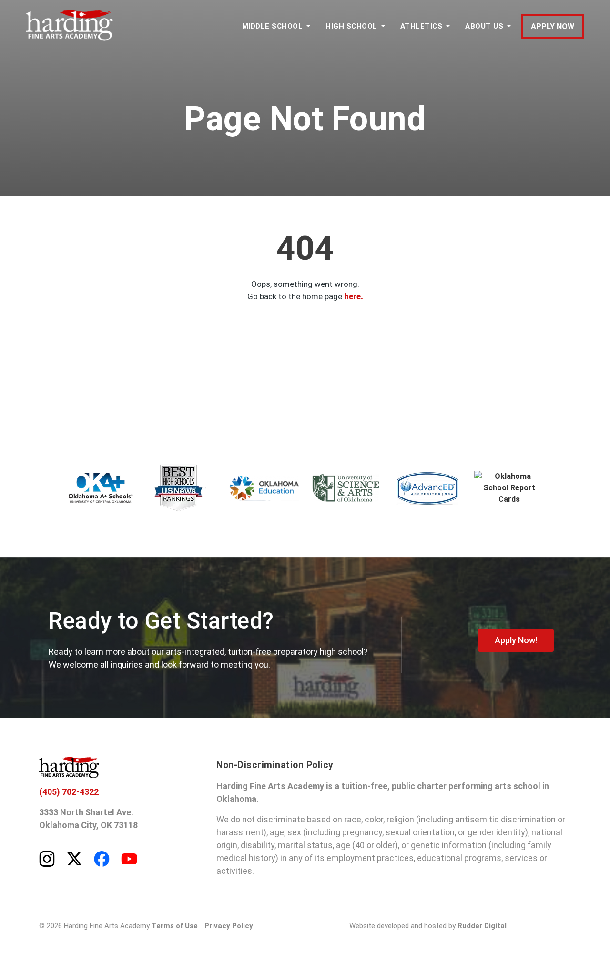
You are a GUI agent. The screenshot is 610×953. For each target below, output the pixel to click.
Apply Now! (516, 640)
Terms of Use (175, 926)
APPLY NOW (552, 26)
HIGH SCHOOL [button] (351, 26)
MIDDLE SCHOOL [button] (272, 26)
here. (353, 296)
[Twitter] (74, 858)
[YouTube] (129, 858)
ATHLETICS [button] (421, 26)
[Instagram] (47, 858)
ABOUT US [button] (484, 26)
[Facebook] (102, 858)
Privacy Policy (228, 926)
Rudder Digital (482, 926)
